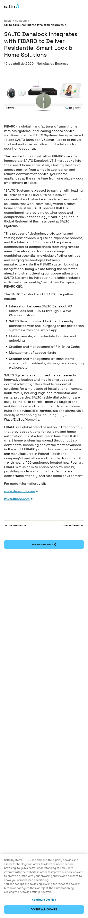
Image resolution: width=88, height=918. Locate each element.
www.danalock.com (19, 491)
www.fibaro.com (17, 499)
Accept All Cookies (44, 909)
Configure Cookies (44, 899)
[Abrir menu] (82, 6)
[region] (44, 886)
